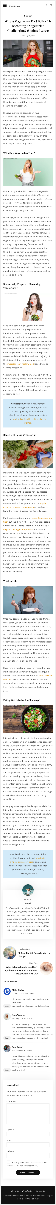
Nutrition (28, 16)
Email (10, 1140)
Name (10, 1129)
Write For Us (27, 1191)
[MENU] (5, 5)
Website (10, 1151)
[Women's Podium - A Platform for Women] (14, 9)
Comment (12, 1101)
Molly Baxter (18, 990)
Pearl (28, 903)
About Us (15, 1191)
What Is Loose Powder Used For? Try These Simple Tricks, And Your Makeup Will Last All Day (21, 970)
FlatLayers (35, 1199)
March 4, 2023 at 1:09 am (22, 1050)
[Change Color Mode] (47, 5)
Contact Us (40, 1191)
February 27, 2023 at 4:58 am (23, 1018)
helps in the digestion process (18, 529)
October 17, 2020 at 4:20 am (23, 993)
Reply (7, 1006)
